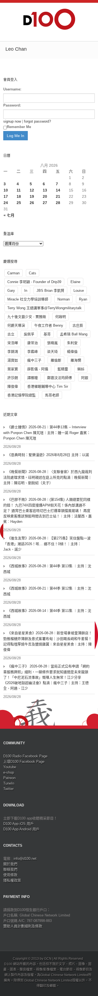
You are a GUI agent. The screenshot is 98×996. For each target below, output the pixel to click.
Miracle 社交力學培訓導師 (27, 299)
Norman (63, 299)
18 (19, 196)
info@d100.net (25, 859)
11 (19, 190)
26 (32, 203)
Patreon (9, 778)
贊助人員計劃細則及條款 (22, 926)
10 (6, 190)
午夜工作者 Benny (48, 325)
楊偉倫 (72, 352)
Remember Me (19, 127)
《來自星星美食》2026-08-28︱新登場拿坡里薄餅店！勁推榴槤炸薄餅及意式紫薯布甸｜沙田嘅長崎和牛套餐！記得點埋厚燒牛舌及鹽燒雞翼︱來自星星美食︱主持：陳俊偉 (47, 641)
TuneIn (8, 783)
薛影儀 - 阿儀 (37, 369)
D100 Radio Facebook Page (25, 756)
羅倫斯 (56, 360)
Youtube (9, 767)
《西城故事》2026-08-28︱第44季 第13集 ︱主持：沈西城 (47, 569)
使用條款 (10, 875)
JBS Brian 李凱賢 (50, 291)
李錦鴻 (12, 352)
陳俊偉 (12, 386)
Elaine (75, 282)
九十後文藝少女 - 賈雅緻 (26, 317)
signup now (12, 121)
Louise (79, 291)
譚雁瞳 (32, 378)
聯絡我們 (10, 869)
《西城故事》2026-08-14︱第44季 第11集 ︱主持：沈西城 (47, 613)
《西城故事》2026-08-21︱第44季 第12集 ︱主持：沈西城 (47, 591)
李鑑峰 (32, 352)
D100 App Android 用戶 (21, 829)
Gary (11, 291)
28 (58, 203)
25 (19, 203)
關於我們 (10, 864)
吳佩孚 (29, 334)
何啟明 (60, 317)
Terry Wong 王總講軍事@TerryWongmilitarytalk (44, 308)
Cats (32, 273)
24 (6, 203)
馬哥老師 (52, 395)
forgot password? (37, 121)
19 (32, 196)
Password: (12, 105)
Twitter (8, 789)
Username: (12, 89)
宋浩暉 (12, 343)
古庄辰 (77, 325)
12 (32, 190)
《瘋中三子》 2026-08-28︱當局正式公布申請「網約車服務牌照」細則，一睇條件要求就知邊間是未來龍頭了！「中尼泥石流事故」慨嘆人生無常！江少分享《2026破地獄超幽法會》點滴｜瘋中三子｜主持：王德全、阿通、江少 (46, 677)
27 (45, 203)
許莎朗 (12, 378)
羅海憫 (76, 360)
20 (45, 196)
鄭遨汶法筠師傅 (59, 378)
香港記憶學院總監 (21, 395)
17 (6, 196)
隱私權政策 (12, 880)
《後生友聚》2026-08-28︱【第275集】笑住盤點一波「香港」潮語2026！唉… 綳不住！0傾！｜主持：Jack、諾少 (47, 543)
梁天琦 (52, 352)
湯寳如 (12, 360)
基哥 (47, 334)
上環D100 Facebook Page (23, 762)
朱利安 (72, 343)
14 (58, 190)
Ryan (83, 299)
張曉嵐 (52, 343)
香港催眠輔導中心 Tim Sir (47, 386)
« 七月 (9, 215)
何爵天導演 (16, 325)
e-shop (8, 772)
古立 (10, 334)
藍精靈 (62, 369)
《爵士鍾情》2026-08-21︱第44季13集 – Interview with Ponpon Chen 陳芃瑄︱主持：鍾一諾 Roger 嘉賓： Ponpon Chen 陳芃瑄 (46, 432)
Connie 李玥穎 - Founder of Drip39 (34, 282)
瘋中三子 (34, 360)
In (25, 291)
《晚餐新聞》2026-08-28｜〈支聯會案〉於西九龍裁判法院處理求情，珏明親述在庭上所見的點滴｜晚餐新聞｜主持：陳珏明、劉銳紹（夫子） (47, 477)
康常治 (32, 343)
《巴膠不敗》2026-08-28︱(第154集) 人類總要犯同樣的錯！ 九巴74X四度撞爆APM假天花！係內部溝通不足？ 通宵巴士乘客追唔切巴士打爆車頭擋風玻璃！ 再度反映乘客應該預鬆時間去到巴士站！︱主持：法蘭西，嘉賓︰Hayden (47, 510)
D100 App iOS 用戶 (18, 824)
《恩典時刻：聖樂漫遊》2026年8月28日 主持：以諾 (48, 455)
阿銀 (84, 378)
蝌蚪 (80, 369)
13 (45, 190)
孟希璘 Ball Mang (73, 334)
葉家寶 (12, 369)
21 (58, 196)
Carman (13, 273)
